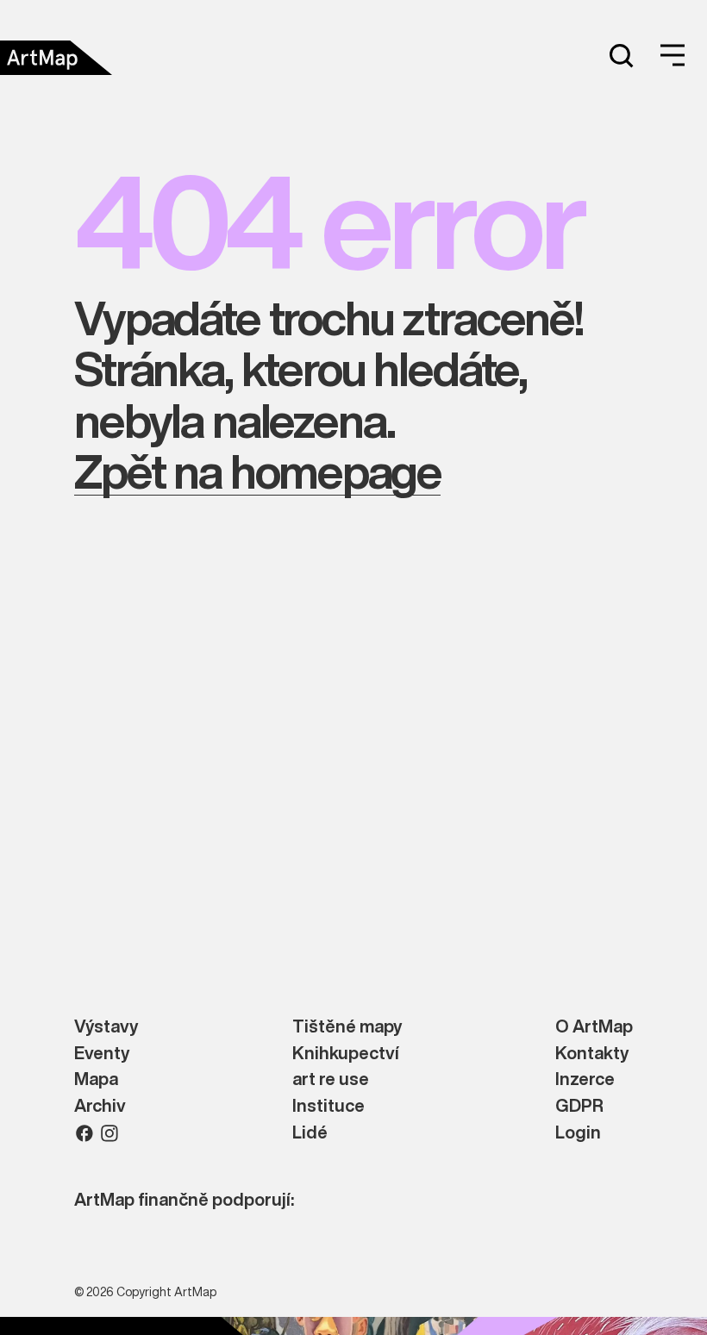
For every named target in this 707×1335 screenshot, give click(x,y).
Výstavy (106, 1027)
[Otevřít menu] (672, 55)
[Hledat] (620, 55)
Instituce (328, 1106)
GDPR (579, 1106)
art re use (330, 1079)
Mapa (96, 1079)
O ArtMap (594, 1027)
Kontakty (592, 1053)
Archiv (100, 1106)
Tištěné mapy (347, 1027)
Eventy (101, 1053)
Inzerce (585, 1079)
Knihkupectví (345, 1053)
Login (578, 1133)
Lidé (310, 1133)
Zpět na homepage (257, 471)
